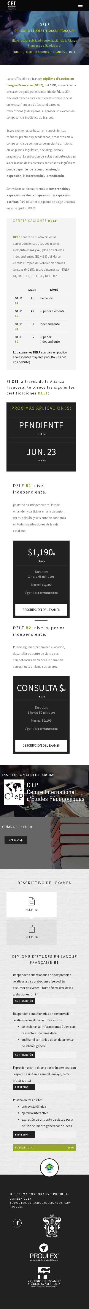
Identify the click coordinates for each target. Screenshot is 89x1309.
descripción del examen (41, 610)
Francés (59, 52)
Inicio (17, 52)
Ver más (14, 840)
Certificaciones (37, 52)
